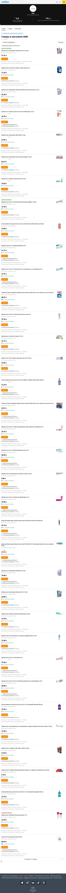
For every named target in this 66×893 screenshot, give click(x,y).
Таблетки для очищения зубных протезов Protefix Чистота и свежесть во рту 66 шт (27, 292)
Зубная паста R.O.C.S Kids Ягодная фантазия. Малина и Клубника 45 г (22, 427)
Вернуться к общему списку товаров (13, 33)
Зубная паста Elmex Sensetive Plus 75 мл (13, 178)
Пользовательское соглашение (42, 876)
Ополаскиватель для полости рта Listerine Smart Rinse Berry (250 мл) (22, 224)
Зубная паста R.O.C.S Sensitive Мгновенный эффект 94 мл (18, 202)
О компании (5, 876)
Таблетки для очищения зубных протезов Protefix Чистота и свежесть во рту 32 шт (27, 403)
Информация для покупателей (45, 878)
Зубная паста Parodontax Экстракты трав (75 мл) (16, 473)
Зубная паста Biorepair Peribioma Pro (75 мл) (14, 50)
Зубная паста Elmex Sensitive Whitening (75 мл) (15, 614)
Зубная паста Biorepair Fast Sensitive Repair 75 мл (16, 157)
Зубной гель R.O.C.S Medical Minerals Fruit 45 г (15, 450)
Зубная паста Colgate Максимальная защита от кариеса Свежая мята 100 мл (25, 770)
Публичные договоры (55, 876)
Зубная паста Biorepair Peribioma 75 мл (13, 570)
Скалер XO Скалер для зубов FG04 (11, 837)
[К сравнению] (63, 48)
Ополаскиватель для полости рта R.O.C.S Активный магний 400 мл (22, 704)
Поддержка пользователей (30, 878)
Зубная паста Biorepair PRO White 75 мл (13, 135)
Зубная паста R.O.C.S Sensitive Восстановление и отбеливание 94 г (22, 269)
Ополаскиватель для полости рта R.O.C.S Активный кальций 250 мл (22, 792)
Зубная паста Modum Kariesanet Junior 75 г (14, 815)
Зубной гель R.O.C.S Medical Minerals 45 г (13, 245)
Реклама (21, 876)
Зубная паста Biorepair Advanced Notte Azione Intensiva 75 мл (20, 90)
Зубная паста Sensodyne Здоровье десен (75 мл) (16, 358)
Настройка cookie (57, 878)
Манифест (31, 876)
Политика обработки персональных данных (12, 878)
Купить (5, 59)
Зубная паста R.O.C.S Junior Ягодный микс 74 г (15, 497)
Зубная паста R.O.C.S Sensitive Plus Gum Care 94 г (16, 314)
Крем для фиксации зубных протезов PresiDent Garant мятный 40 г (22, 520)
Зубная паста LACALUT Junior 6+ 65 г (12, 336)
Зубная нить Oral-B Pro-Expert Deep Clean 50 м (15, 68)
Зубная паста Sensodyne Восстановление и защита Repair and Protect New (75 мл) (26, 726)
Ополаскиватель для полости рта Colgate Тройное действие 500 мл (22, 380)
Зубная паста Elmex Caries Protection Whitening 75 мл (17, 111)
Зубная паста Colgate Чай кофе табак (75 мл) (15, 748)
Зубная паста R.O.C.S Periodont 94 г (12, 657)
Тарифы (26, 876)
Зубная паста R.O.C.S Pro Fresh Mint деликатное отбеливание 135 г (21, 681)
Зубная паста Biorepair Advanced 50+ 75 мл (14, 592)
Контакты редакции (13, 876)
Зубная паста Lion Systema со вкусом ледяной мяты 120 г (19, 635)
